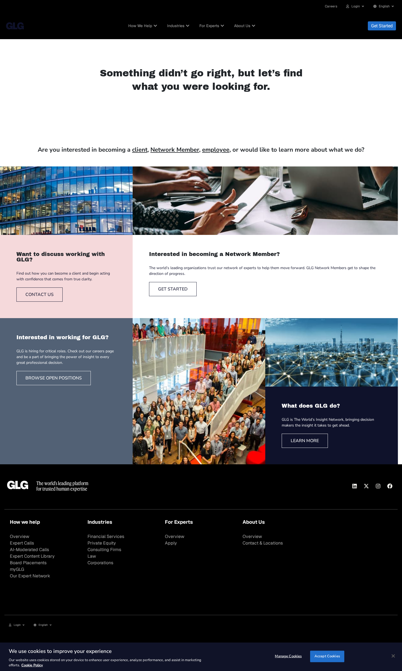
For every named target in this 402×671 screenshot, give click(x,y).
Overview (19, 536)
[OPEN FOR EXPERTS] (222, 26)
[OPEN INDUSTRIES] (188, 26)
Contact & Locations (263, 543)
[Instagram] (378, 486)
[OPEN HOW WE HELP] (155, 26)
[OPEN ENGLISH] (392, 6)
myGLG (17, 569)
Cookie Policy (32, 665)
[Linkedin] (354, 486)
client (139, 150)
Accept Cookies (327, 656)
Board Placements (28, 563)
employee (215, 150)
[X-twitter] (366, 486)
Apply (171, 543)
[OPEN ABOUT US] (253, 26)
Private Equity (102, 543)
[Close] (393, 656)
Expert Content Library (32, 556)
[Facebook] (389, 486)
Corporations (100, 563)
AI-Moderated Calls (29, 549)
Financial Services (106, 536)
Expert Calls (22, 543)
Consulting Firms (104, 549)
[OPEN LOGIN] (363, 6)
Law (92, 556)
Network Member (174, 150)
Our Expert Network (30, 576)
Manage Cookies (288, 656)
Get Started (382, 25)
